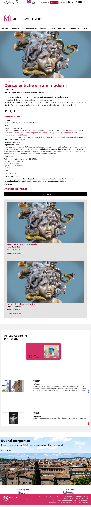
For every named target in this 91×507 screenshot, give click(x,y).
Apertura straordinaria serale (22, 244)
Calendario (74, 28)
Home (6, 81)
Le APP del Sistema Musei (33, 356)
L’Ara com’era (31, 147)
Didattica (62, 28)
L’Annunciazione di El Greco (15, 135)
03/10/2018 (60, 388)
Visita (85, 28)
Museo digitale (31, 28)
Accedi (62, 2)
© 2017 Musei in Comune (61, 500)
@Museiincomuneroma (14, 161)
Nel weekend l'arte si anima (21, 304)
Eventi (52, 28)
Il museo (5, 28)
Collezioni (16, 28)
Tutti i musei (42, 2)
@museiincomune (11, 163)
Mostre (43, 28)
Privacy (74, 500)
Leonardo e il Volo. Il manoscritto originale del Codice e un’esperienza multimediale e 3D (40, 133)
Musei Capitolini (27, 19)
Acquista (54, 2)
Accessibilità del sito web (74, 502)
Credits (62, 502)
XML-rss (85, 502)
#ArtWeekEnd (10, 168)
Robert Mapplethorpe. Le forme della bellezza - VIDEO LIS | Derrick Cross (59, 418)
